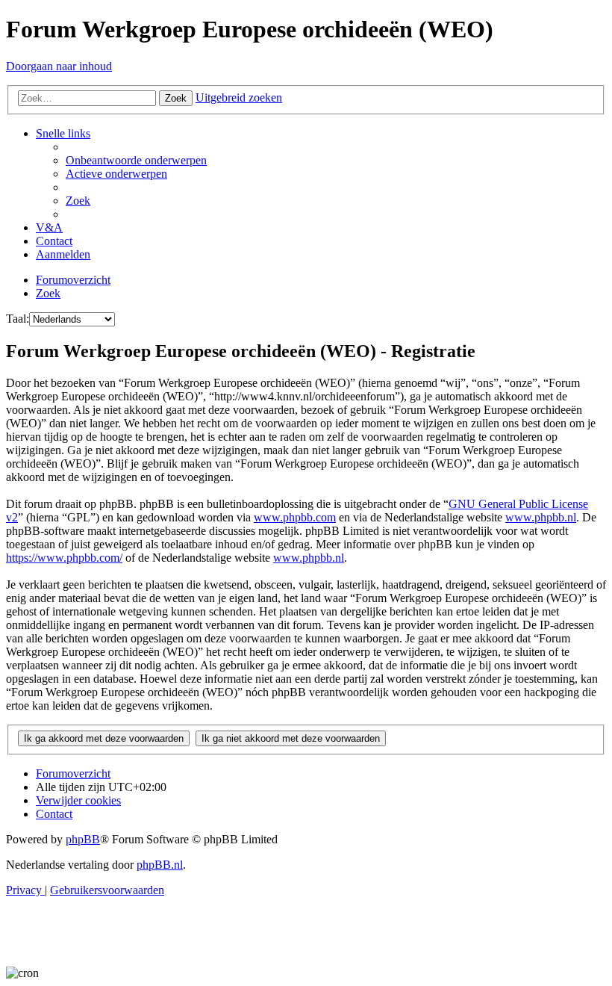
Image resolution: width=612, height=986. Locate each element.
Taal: (17, 318)
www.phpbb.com (295, 517)
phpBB (83, 839)
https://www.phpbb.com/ (64, 557)
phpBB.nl (160, 864)
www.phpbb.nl (540, 517)
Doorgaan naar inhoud (59, 66)
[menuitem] (136, 160)
